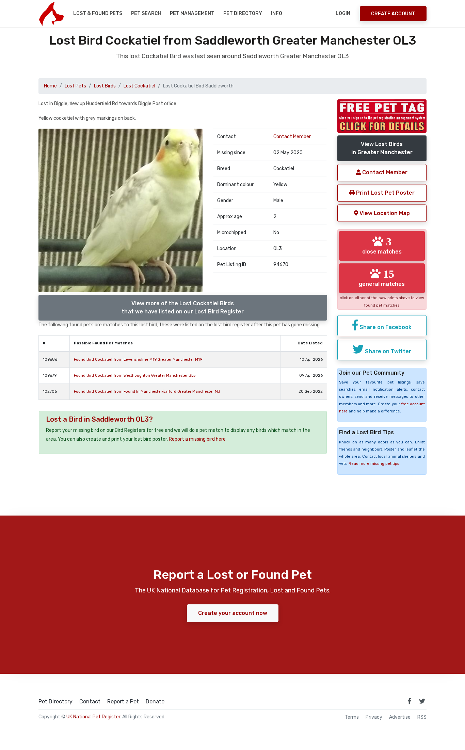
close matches (382, 245)
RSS (422, 717)
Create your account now (232, 613)
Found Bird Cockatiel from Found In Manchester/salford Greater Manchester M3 (147, 391)
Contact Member (292, 137)
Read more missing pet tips (374, 463)
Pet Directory (242, 13)
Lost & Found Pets (97, 13)
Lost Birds (105, 86)
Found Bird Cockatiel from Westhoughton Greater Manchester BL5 (134, 375)
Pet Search (146, 13)
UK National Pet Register (93, 717)
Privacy (374, 717)
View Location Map (384, 213)
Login (343, 13)
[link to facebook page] (409, 701)
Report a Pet (123, 702)
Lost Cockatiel (139, 86)
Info (276, 13)
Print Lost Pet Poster (385, 193)
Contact (89, 702)
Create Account (393, 14)
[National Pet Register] (51, 13)
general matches (382, 277)
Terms (352, 717)
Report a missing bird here (197, 439)
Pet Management (192, 13)
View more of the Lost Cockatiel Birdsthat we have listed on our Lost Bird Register (183, 307)
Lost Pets (75, 86)
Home (50, 86)
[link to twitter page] (422, 701)
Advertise (400, 717)
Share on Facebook (385, 327)
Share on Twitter (387, 351)
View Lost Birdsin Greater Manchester (382, 148)
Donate (155, 702)
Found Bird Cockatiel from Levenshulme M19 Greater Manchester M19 (138, 359)
